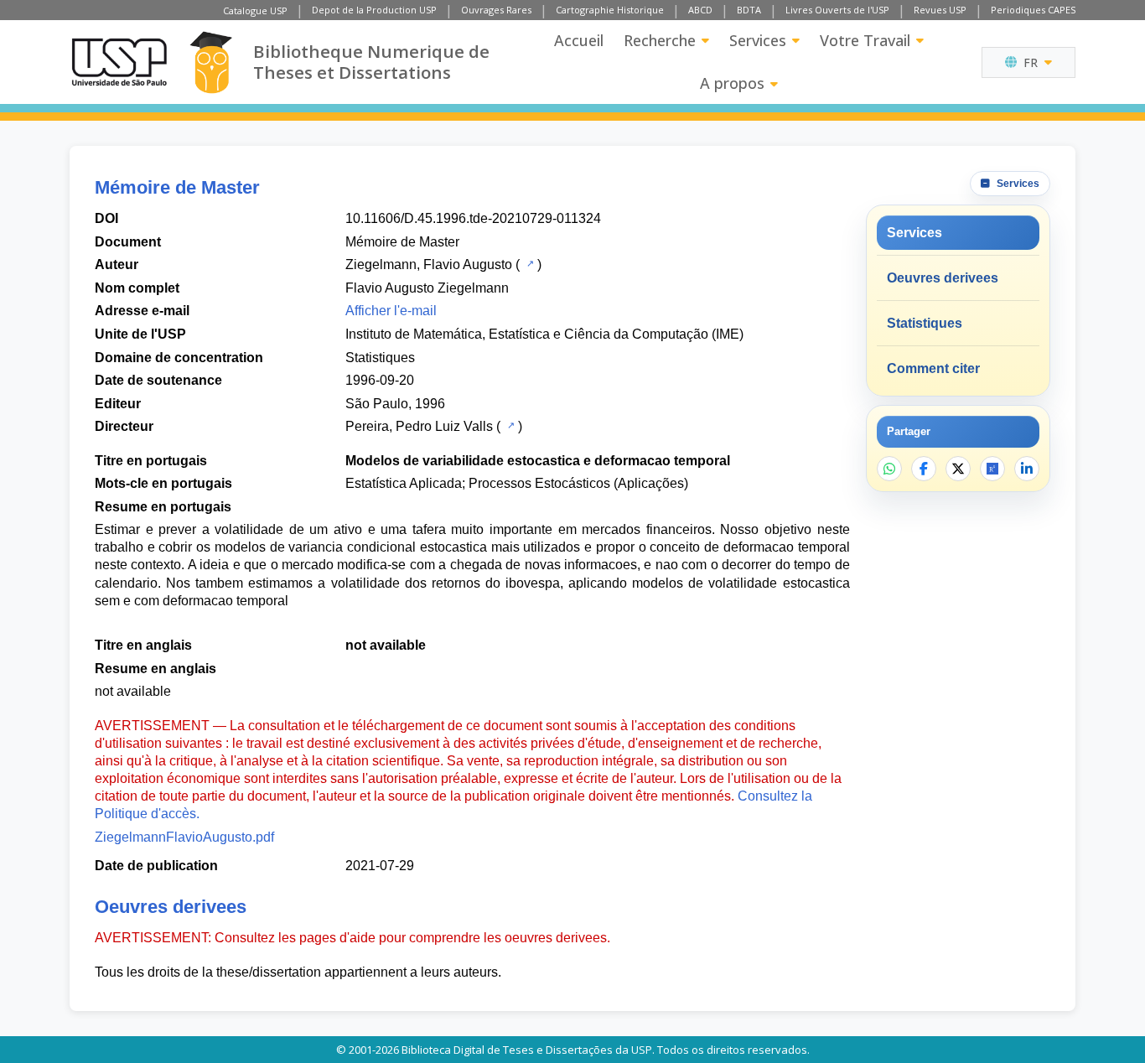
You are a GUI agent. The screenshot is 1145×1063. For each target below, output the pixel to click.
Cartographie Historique (610, 9)
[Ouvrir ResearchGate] (992, 468)
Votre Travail (865, 40)
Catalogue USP (255, 10)
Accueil (579, 40)
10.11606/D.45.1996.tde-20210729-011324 (473, 218)
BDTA (749, 9)
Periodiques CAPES (1033, 9)
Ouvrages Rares (496, 9)
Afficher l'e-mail (391, 310)
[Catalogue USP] (528, 263)
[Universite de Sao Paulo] (119, 62)
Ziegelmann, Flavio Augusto (428, 264)
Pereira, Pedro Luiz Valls (419, 426)
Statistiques (380, 357)
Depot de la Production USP (374, 9)
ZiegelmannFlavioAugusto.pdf (184, 837)
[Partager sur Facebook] (923, 468)
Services (757, 40)
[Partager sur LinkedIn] (1026, 468)
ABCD (700, 9)
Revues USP (940, 9)
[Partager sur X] (958, 468)
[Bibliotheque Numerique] (210, 62)
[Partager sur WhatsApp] (889, 468)
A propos (732, 83)
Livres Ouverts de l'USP (837, 9)
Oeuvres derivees (942, 278)
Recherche (660, 40)
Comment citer (933, 368)
